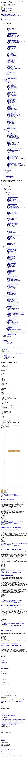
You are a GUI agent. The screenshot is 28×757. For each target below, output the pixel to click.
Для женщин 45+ (12, 124)
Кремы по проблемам (13, 144)
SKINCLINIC (9, 141)
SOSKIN (8, 130)
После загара (11, 70)
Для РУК (10, 106)
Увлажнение (11, 29)
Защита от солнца (10, 62)
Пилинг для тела (12, 96)
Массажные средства (13, 56)
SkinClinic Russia (10, 755)
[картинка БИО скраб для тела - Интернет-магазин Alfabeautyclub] (14, 624)
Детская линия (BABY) (13, 138)
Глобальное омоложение (13, 36)
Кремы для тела (11, 98)
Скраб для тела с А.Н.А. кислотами (11, 549)
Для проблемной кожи (13, 117)
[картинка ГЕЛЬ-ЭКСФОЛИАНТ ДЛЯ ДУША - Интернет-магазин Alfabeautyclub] (14, 601)
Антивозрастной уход (13, 37)
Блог (9, 15)
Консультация (6, 174)
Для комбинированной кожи (14, 115)
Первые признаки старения (14, 35)
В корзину (3, 520)
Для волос (8, 73)
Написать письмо (9, 176)
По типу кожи (9, 110)
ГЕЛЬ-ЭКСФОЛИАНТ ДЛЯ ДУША (11, 605)
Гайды (11, 15)
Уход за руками (11, 59)
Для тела (8, 49)
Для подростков (11, 121)
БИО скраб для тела (6, 630)
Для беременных (12, 127)
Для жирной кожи (12, 116)
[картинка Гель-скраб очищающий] (9, 494)
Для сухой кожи (11, 112)
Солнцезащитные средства (14, 150)
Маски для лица (11, 92)
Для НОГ (10, 107)
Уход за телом (11, 151)
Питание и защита (12, 31)
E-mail (2, 695)
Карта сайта (11, 720)
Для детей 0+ (11, 120)
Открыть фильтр (4, 489)
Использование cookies (20, 720)
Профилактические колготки (14, 163)
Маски (9, 149)
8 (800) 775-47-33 (4, 724)
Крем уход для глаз (12, 47)
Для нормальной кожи (13, 113)
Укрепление (11, 53)
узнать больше (14, 451)
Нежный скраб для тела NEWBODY (11, 527)
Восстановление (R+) (13, 131)
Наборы (7, 74)
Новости (5, 719)
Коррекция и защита (12, 33)
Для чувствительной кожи (14, 114)
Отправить (3, 698)
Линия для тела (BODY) (13, 136)
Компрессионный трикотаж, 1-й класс (16, 164)
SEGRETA (8, 162)
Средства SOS (11, 38)
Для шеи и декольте (10, 61)
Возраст (2, 696)
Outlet (4, 169)
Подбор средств (6, 80)
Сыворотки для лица (13, 88)
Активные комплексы (13, 146)
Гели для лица (11, 89)
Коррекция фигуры (12, 55)
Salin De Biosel (11, 715)
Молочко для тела (12, 103)
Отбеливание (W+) (12, 135)
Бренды (5, 129)
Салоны (15, 15)
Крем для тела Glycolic (7, 575)
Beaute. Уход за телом (13, 157)
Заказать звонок (4, 12)
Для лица (8, 25)
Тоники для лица (12, 84)
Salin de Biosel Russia (19, 755)
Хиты (7, 172)
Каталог (5, 21)
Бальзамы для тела (12, 102)
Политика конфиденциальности (8, 749)
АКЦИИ (5, 79)
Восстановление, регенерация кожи (16, 145)
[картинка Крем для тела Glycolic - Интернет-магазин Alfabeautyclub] (14, 571)
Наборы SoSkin (11, 77)
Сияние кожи (11, 34)
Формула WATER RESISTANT (15, 68)
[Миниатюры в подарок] (14, 473)
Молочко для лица (12, 82)
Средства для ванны (12, 57)
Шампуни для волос (12, 109)
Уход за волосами (12, 152)
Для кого (8, 119)
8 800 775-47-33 (4, 11)
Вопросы (19, 15)
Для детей (10, 69)
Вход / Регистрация (6, 14)
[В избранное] (2, 517)
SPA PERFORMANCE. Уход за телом (16, 158)
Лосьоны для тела (12, 99)
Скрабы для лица (12, 86)
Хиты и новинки (7, 170)
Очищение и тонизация (13, 142)
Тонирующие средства (13, 40)
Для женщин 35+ (12, 123)
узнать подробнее (7, 23)
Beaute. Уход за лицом (13, 156)
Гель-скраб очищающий (7, 499)
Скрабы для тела (12, 95)
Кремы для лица (12, 91)
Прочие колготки (12, 167)
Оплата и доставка (5, 720)
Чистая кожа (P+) (12, 134)
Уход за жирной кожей (13, 30)
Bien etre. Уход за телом (13, 159)
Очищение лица (11, 28)
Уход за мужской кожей (13, 42)
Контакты (5, 15)
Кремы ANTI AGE (12, 143)
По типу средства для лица (12, 81)
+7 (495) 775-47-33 (12, 724)
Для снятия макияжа (12, 87)
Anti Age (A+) (11, 133)
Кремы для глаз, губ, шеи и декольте (16, 148)
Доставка (5, 173)
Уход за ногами (11, 60)
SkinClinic (6, 715)
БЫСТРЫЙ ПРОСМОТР (15, 495)
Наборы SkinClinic (12, 78)
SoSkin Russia (4, 755)
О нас (2, 15)
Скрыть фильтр (4, 428)
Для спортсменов (12, 128)
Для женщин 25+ (12, 122)
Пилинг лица (11, 85)
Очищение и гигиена (13, 52)
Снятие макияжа (12, 46)
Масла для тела (11, 101)
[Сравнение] (4, 517)
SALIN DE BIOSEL (10, 155)
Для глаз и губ (9, 43)
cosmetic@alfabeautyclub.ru (13, 12)
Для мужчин (11, 126)
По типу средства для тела (11, 94)
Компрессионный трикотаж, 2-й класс (16, 165)
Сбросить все (3, 493)
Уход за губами (11, 48)
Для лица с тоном (12, 66)
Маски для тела (11, 100)
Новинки (8, 171)
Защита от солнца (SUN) (13, 137)
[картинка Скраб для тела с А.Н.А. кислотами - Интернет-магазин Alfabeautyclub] (14, 544)
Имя (1, 694)
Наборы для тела (12, 105)
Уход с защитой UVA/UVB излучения (16, 41)
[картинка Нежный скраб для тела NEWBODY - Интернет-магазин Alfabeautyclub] (14, 522)
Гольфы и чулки (11, 166)
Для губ (10, 93)
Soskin (2, 715)
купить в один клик (5, 495)
